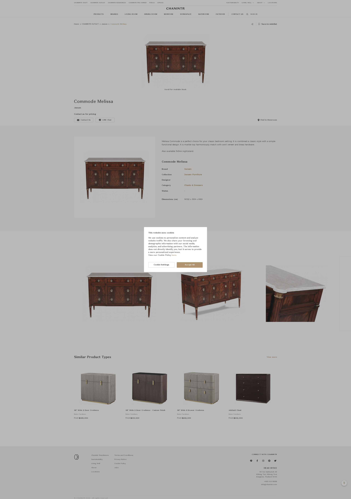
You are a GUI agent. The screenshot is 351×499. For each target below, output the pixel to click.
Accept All (190, 265)
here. (174, 255)
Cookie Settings (161, 265)
